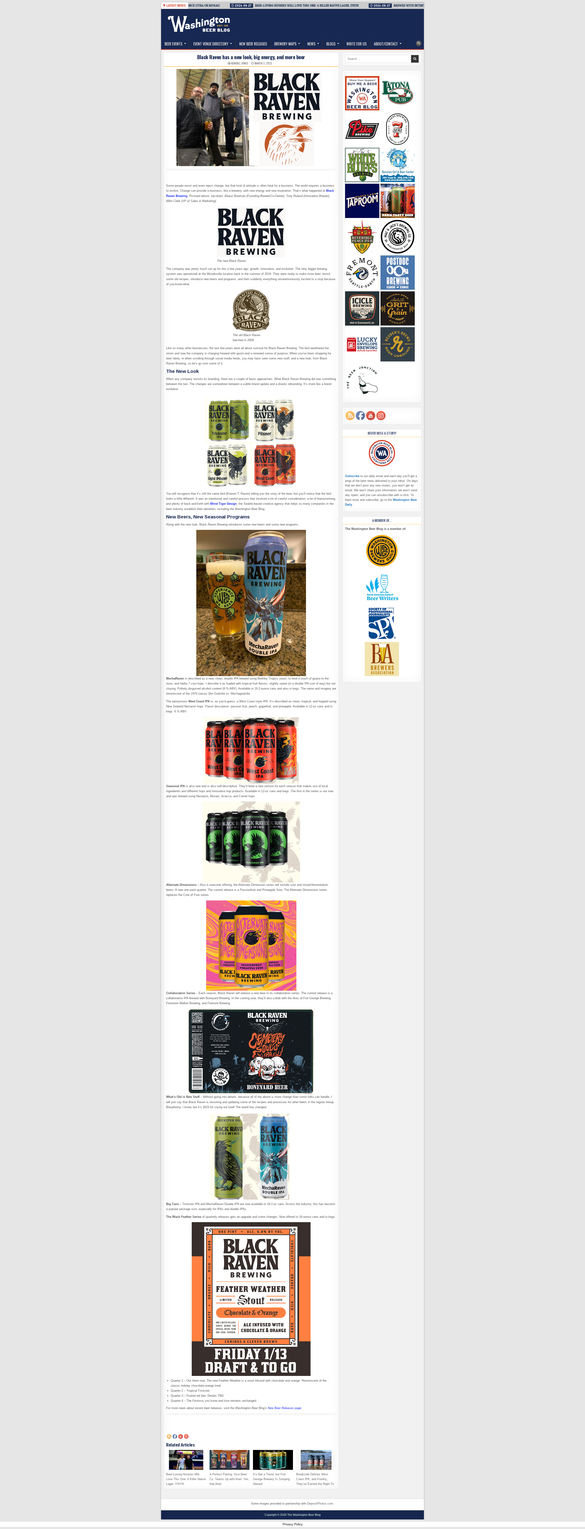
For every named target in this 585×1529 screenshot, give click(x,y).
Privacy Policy (293, 1524)
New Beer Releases (253, 44)
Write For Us (356, 44)
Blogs (330, 44)
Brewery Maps (285, 44)
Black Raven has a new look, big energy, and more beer (251, 57)
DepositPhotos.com (320, 1503)
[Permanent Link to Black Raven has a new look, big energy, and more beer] (251, 117)
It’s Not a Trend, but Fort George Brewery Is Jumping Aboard (271, 1479)
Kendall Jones (239, 63)
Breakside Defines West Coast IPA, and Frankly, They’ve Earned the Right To (315, 1479)
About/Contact (386, 44)
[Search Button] (418, 43)
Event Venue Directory (210, 44)
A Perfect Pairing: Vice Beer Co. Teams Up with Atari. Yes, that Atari (229, 1479)
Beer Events (173, 44)
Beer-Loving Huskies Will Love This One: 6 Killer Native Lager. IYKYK (186, 1479)
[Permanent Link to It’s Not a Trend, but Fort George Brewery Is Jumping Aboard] (273, 1460)
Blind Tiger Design (223, 503)
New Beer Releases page (284, 1408)
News (311, 44)
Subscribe (352, 476)
